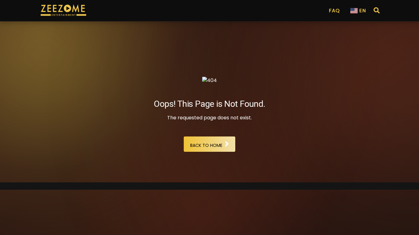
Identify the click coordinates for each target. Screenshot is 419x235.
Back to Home (206, 145)
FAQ (334, 10)
